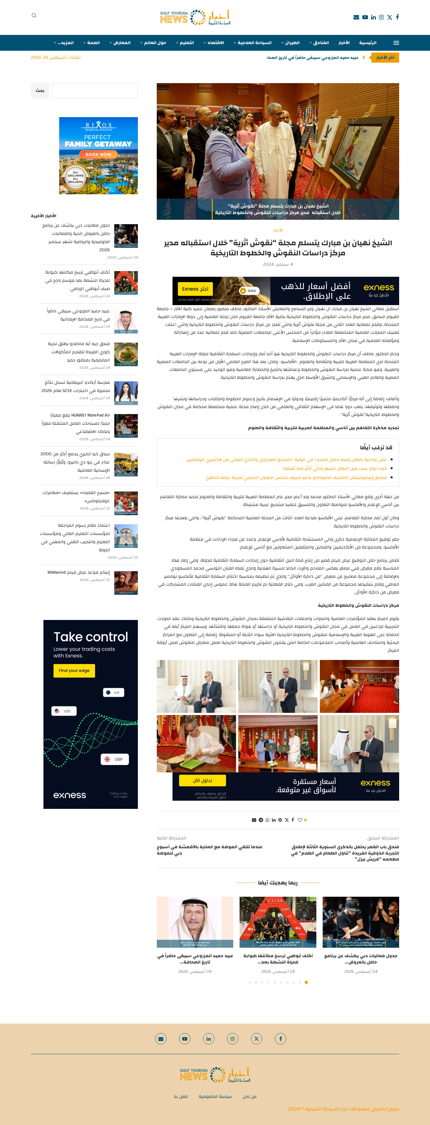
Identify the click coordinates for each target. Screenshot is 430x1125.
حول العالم (155, 43)
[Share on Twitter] (287, 820)
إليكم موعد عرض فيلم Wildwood (79, 572)
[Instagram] (381, 17)
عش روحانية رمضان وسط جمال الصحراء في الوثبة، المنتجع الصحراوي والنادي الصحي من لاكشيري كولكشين (286, 460)
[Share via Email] (254, 820)
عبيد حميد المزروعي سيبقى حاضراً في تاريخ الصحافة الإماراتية (78, 315)
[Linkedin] (373, 17)
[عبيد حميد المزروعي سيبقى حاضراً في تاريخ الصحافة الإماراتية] (195, 922)
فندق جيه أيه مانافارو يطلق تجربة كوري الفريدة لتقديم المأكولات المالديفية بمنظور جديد (79, 352)
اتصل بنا (181, 1097)
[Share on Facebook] (292, 820)
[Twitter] (390, 17)
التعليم (187, 43)
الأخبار (344, 43)
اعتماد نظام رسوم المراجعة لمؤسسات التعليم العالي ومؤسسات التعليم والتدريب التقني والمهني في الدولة (75, 537)
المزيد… (66, 43)
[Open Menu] (396, 43)
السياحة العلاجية (255, 43)
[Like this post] (300, 820)
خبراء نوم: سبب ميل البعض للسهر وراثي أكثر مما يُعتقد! (335, 468)
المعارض (122, 43)
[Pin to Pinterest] (280, 820)
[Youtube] (365, 17)
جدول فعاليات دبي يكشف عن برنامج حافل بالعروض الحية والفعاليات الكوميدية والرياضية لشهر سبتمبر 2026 (76, 237)
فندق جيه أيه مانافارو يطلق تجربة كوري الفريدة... (311, 57)
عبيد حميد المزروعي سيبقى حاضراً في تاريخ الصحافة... (195, 959)
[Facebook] (397, 17)
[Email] (356, 17)
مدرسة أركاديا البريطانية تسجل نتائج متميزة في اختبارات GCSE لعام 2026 (76, 386)
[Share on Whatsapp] (267, 820)
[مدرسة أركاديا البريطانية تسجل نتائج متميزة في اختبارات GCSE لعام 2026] (126, 393)
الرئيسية (367, 43)
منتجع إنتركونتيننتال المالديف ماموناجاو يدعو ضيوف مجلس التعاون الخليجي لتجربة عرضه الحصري (296, 478)
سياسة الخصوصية (215, 1097)
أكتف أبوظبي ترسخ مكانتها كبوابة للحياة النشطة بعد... (278, 959)
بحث (40, 91)
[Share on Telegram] (261, 820)
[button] (363, 58)
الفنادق (321, 43)
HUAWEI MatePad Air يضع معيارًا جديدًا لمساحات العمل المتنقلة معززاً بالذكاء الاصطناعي (76, 423)
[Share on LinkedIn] (274, 820)
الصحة (93, 43)
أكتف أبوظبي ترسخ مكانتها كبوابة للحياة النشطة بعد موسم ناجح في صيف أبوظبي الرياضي (77, 280)
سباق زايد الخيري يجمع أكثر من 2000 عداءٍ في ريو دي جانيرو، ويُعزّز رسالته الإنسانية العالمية (75, 462)
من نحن (250, 1097)
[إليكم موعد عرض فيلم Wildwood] (126, 583)
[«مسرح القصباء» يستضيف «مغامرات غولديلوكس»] (126, 503)
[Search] (34, 17)
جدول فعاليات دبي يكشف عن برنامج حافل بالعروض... (361, 959)
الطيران (292, 43)
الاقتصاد (215, 43)
